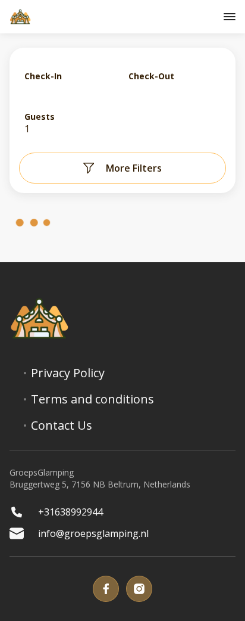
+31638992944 (70, 511)
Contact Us (61, 425)
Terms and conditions (92, 399)
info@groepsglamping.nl (93, 533)
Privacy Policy (68, 373)
